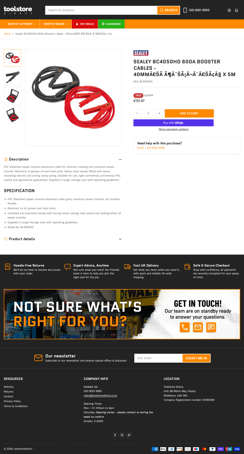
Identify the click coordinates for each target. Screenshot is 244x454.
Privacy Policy (12, 401)
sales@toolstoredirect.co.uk (100, 396)
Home (7, 34)
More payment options (173, 129)
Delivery (9, 387)
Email (141, 148)
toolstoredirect (23, 449)
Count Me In (196, 358)
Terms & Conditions (16, 406)
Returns (8, 392)
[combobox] (112, 10)
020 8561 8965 (199, 10)
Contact (8, 396)
